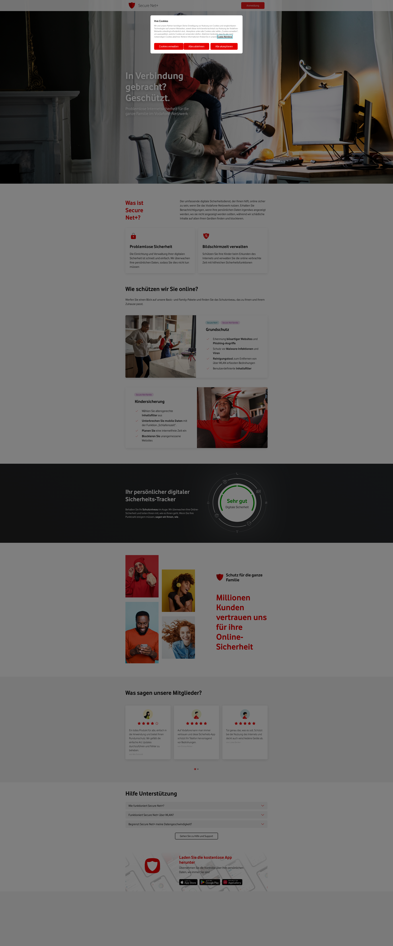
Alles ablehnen (196, 46)
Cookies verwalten (169, 46)
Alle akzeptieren (224, 46)
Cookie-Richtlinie (225, 36)
